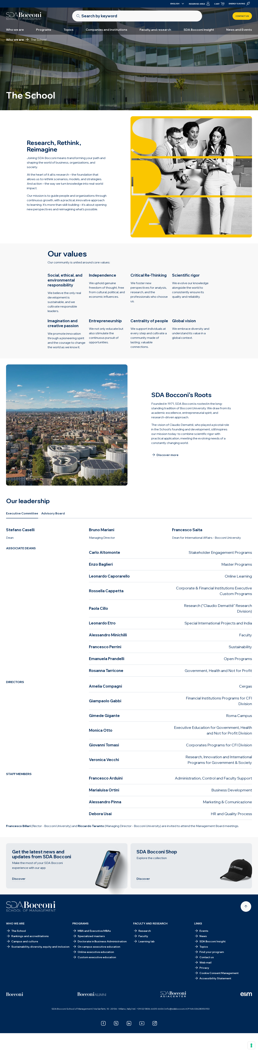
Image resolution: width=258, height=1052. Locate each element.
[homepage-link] (24, 16)
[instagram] (154, 1023)
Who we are (15, 29)
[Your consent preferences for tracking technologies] (251, 1045)
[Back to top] (246, 907)
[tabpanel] (129, 677)
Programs (43, 29)
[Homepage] (31, 906)
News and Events (239, 29)
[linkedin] (129, 1023)
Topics (68, 29)
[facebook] (103, 1023)
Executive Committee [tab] (22, 513)
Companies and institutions (106, 29)
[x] (116, 1023)
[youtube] (142, 1023)
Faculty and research (155, 29)
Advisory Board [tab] (53, 513)
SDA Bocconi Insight (199, 29)
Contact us (242, 16)
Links (198, 923)
